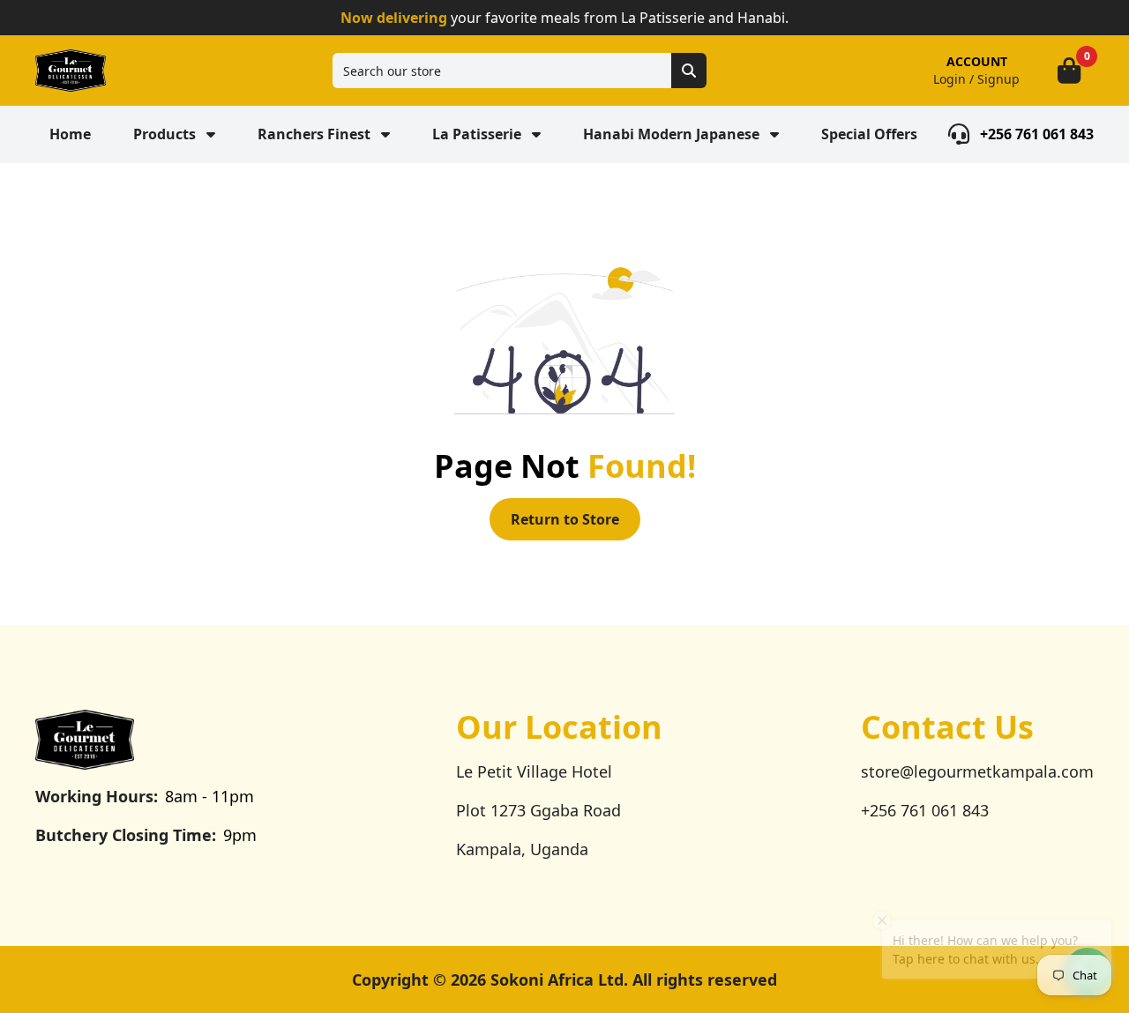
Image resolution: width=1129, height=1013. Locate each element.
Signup (998, 79)
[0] (1069, 70)
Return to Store (565, 519)
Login (949, 79)
